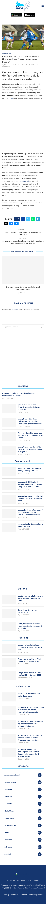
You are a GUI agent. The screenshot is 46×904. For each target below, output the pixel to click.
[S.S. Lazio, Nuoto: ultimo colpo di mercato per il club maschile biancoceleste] (9, 710)
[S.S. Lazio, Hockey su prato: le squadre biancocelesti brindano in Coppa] (9, 724)
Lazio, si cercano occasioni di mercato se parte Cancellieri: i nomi (30, 498)
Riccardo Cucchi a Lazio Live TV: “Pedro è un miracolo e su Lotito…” (30, 435)
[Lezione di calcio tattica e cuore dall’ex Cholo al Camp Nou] (9, 648)
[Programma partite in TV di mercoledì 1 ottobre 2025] (9, 662)
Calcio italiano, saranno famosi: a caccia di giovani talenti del (29, 407)
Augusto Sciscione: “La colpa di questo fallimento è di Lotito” (18, 394)
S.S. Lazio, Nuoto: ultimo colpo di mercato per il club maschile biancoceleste (31, 709)
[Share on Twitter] (28, 219)
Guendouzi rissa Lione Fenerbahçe (27, 611)
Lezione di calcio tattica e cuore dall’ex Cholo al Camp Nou (30, 647)
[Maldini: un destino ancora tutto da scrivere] (9, 696)
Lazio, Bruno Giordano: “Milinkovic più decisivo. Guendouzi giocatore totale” (30, 421)
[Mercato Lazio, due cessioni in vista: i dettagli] (9, 527)
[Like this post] (18, 219)
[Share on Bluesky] (11, 223)
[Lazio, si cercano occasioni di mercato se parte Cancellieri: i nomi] (9, 499)
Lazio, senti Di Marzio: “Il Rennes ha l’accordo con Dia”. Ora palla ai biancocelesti (30, 484)
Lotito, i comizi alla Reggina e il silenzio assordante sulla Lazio (30, 598)
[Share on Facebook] (23, 219)
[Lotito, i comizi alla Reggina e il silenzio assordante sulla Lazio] (9, 599)
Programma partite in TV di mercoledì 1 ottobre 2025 (29, 660)
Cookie (40, 895)
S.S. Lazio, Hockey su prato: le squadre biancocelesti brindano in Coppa (30, 723)
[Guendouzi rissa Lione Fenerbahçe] (9, 613)
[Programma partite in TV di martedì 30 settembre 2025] (9, 675)
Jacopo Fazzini (23, 181)
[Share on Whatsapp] (33, 219)
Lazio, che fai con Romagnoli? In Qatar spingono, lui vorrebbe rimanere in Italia (30, 512)
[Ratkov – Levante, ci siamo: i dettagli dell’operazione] (23, 270)
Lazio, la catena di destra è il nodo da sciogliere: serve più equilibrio (30, 625)
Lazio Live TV (34, 880)
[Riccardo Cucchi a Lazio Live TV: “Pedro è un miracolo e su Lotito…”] (9, 436)
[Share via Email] (16, 223)
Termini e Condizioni (28, 895)
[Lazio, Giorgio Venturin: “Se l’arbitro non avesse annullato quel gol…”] (9, 450)
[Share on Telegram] (38, 219)
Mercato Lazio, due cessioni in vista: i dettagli (30, 525)
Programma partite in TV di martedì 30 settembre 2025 (29, 674)
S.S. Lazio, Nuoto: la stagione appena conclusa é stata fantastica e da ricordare (30, 737)
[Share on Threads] (6, 223)
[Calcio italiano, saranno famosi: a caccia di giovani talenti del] (9, 408)
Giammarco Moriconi (11, 65)
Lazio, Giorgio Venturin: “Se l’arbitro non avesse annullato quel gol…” (30, 449)
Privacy (6, 895)
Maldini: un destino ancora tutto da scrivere (29, 695)
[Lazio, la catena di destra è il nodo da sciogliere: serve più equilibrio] (9, 626)
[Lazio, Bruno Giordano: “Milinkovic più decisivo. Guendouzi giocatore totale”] (9, 422)
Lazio (11, 98)
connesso (15, 309)
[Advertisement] (23, 126)
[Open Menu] (43, 6)
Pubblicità (15, 895)
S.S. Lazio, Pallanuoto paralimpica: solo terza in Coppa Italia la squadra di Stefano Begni (28, 752)
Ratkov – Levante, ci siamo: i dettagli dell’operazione (30, 469)
